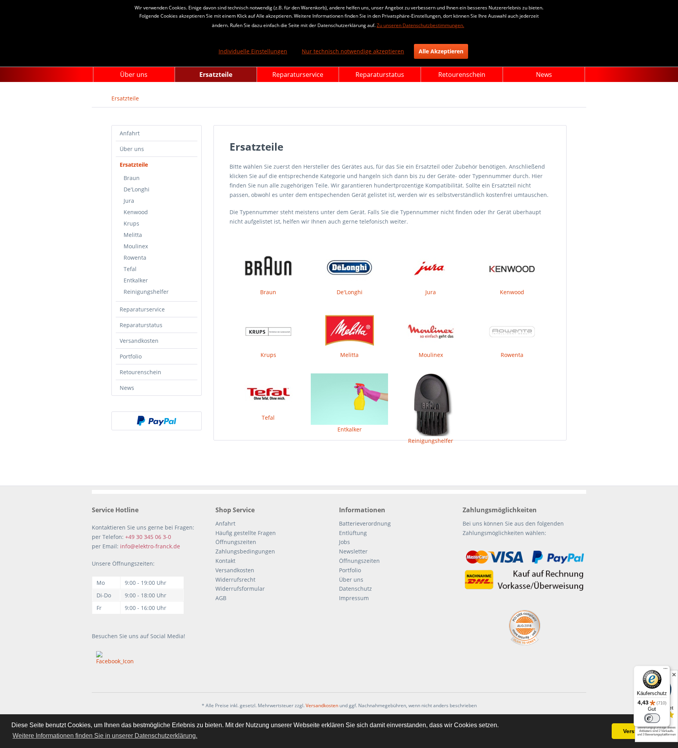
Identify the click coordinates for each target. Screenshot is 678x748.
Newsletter (353, 551)
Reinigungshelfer (146, 291)
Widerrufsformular (240, 588)
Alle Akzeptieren (441, 51)
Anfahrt (130, 133)
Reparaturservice (142, 309)
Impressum (354, 598)
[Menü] (665, 670)
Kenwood (136, 212)
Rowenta (135, 257)
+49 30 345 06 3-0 (148, 537)
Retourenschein (140, 372)
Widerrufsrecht (235, 579)
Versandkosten (139, 340)
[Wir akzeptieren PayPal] (156, 421)
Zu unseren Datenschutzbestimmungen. (420, 25)
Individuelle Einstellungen (253, 51)
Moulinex (136, 246)
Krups (131, 223)
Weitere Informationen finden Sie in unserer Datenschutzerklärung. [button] (105, 735)
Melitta (133, 234)
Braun (132, 178)
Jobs (344, 542)
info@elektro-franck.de (150, 546)
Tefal (130, 269)
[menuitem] (134, 74)
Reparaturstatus (141, 325)
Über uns (132, 149)
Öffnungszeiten (235, 542)
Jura (129, 200)
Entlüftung (353, 533)
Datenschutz (355, 588)
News (127, 387)
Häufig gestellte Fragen (245, 533)
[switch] (652, 718)
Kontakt (225, 560)
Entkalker (136, 280)
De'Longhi (136, 189)
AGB (220, 598)
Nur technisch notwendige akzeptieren (353, 51)
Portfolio (131, 356)
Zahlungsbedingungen (245, 551)
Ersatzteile (134, 164)
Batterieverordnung (365, 523)
